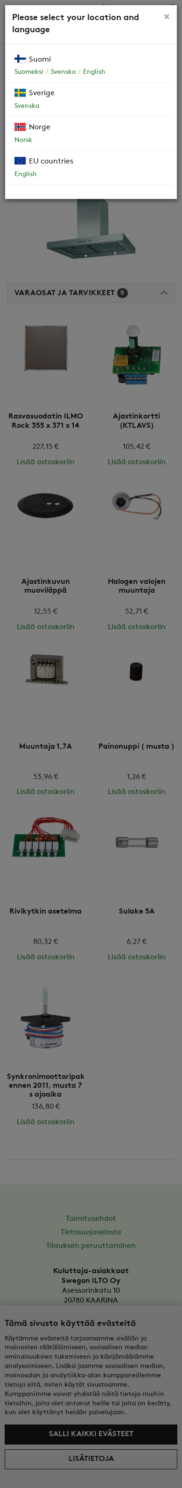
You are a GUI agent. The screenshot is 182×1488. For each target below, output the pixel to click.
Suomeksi (28, 72)
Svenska (63, 72)
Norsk (23, 140)
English (94, 72)
